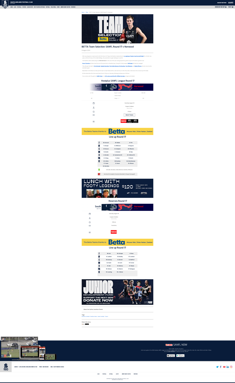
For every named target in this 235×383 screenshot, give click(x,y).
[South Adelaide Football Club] (5, 4)
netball (111, 374)
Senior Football (101, 316)
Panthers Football (86, 316)
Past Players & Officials (39, 7)
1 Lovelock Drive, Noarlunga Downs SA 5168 (28, 367)
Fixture (24, 7)
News (58, 7)
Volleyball (53, 7)
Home (11, 7)
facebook (221, 367)
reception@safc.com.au (58, 367)
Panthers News (93, 316)
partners (136, 374)
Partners (73, 7)
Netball (48, 7)
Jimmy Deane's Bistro (65, 7)
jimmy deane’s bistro (126, 374)
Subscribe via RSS (83, 324)
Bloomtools (120, 379)
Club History (30, 7)
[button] (129, 115)
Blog (87, 12)
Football (19, 7)
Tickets (230, 7)
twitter (217, 367)
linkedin (228, 367)
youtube (224, 367)
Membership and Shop (220, 7)
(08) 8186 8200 (45, 367)
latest (117, 374)
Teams (106, 316)
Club (15, 7)
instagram (231, 367)
